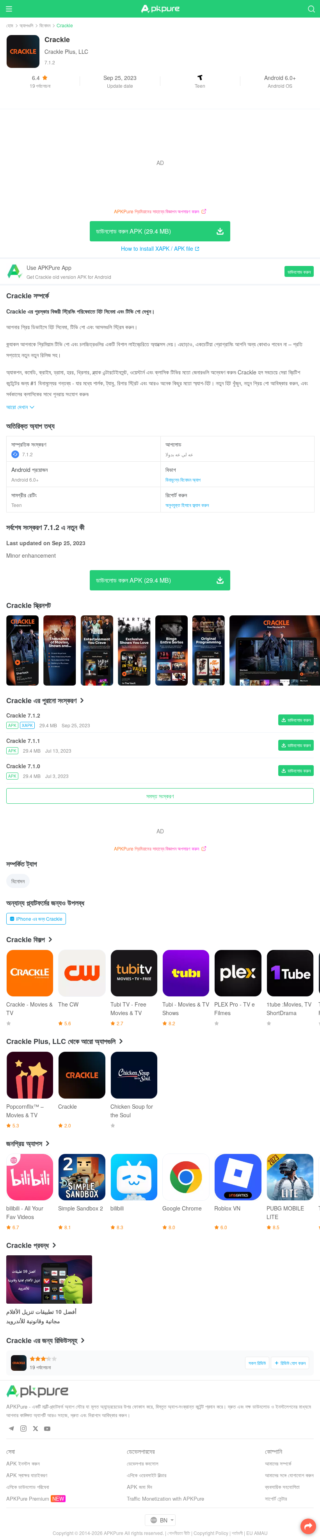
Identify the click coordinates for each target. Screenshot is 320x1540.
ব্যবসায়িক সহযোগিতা (282, 1486)
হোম (9, 25)
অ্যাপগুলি (26, 25)
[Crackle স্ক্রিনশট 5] (208, 650)
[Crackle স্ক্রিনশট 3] (134, 650)
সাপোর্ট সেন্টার (276, 1498)
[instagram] (23, 1429)
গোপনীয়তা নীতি (178, 1532)
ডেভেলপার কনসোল (142, 1463)
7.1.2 (27, 454)
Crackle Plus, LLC (66, 51)
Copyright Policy (211, 1532)
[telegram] (11, 1429)
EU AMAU (257, 1532)
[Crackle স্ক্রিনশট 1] (59, 650)
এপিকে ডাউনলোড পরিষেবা (27, 1486)
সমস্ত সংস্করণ (160, 796)
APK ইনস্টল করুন (23, 1463)
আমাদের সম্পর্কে (278, 1463)
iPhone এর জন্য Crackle (39, 918)
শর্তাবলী (237, 1532)
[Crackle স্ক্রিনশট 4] (171, 650)
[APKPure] (160, 9)
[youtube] (47, 1429)
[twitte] (35, 1429)
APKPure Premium (27, 1498)
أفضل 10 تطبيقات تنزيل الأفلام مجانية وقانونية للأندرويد (41, 1316)
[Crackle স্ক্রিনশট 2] (97, 650)
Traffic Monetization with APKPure (165, 1498)
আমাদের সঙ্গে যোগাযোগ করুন (289, 1475)
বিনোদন (44, 25)
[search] (311, 9)
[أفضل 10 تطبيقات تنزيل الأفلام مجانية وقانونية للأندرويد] (49, 1279)
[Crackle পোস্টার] (22, 650)
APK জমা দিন (139, 1486)
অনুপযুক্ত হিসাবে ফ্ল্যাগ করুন (187, 505)
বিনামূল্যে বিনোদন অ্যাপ (183, 479)
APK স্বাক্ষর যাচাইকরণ (26, 1475)
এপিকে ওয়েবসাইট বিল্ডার (146, 1475)
